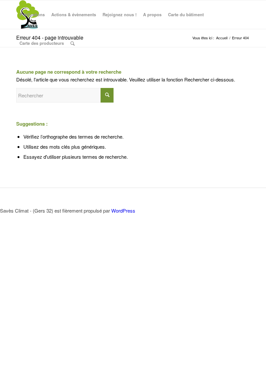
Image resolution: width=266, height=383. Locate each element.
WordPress (123, 210)
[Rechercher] (72, 43)
